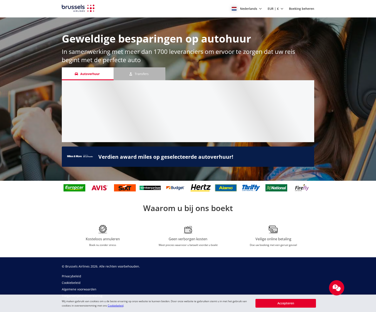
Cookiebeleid (115, 305)
